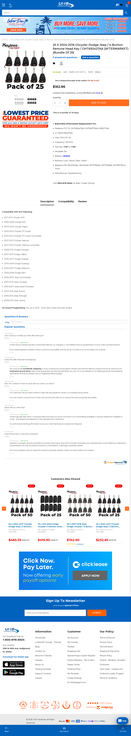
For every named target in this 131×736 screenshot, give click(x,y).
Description (47, 201)
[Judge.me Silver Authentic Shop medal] (45, 705)
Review (82, 201)
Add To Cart (98, 103)
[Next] (45, 66)
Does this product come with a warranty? (21, 434)
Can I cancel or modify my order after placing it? (24, 336)
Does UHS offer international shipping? (20, 360)
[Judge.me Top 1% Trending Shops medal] (77, 705)
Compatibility (66, 201)
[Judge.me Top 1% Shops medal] (66, 705)
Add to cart (21, 507)
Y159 (73, 147)
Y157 (66, 147)
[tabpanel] (65, 25)
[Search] (65, 12)
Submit (97, 613)
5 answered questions (65, 57)
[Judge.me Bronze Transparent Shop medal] (55, 705)
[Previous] (6, 66)
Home (5, 40)
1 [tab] (65, 33)
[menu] (3, 4)
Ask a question (90, 57)
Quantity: (57, 97)
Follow (6, 338)
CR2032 (66, 156)
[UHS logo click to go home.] (65, 5)
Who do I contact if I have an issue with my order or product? (29, 384)
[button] (11, 352)
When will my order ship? (14, 407)
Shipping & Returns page (51, 374)
